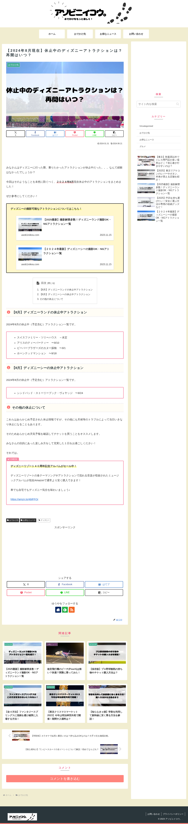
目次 (43, 282)
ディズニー (45, 520)
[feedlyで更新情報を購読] (65, 610)
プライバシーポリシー (173, 814)
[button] (114, 133)
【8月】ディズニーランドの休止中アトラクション (66, 289)
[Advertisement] (65, 153)
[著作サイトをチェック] (58, 610)
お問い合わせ (153, 814)
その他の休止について (51, 299)
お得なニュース (29, 520)
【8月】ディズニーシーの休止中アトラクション (65, 294)
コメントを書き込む (65, 778)
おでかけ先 (13, 520)
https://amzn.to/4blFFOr (24, 499)
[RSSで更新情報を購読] (72, 610)
